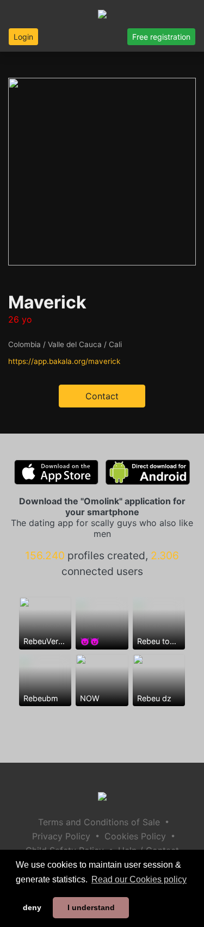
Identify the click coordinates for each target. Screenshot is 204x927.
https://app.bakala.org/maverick (64, 361)
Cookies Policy (135, 836)
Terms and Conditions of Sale (99, 822)
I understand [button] (91, 907)
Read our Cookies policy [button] (139, 879)
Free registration (161, 36)
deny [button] (32, 907)
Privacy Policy (61, 836)
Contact (102, 396)
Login (23, 36)
